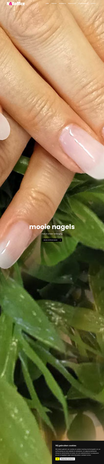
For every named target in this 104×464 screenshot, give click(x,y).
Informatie (62, 3)
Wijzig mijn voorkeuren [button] (67, 459)
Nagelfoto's (72, 3)
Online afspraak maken (50, 240)
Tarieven (54, 3)
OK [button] (57, 459)
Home (47, 3)
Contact (93, 3)
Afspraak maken (83, 3)
